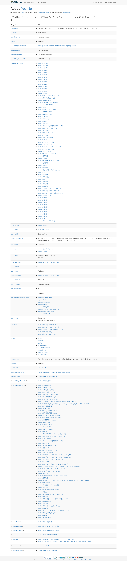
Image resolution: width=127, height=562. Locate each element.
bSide (14, 33)
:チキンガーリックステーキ (48, 142)
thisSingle (16, 288)
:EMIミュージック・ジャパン (48, 96)
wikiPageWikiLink (17, 63)
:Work (40, 343)
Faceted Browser (97, 2)
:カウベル (43, 135)
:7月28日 (43, 214)
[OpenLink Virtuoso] (48, 557)
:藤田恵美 (43, 496)
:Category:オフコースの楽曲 (48, 191)
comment (15, 359)
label (14, 256)
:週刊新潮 (43, 181)
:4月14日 (43, 200)
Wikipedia (51, 559)
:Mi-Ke (42, 107)
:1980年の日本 (44, 385)
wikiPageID (15, 50)
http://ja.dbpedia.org (44, 12)
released (15, 284)
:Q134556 (42, 350)
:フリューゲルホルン (46, 149)
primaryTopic (17, 550)
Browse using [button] (30, 2)
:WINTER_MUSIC (45, 429)
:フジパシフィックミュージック (49, 147)
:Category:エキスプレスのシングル (50, 188)
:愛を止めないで (45, 482)
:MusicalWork (42, 345)
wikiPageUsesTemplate (20, 297)
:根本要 (42, 165)
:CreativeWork (44, 348)
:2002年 (42, 84)
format (15, 244)
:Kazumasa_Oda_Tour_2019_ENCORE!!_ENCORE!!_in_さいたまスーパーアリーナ (64, 404)
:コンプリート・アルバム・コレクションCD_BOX (54, 455)
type (13, 338)
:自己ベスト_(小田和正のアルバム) (50, 494)
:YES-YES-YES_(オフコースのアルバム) (52, 434)
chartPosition (17, 238)
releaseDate (15, 37)
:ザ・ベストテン (45, 462)
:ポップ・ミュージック (47, 154)
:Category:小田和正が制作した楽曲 (50, 193)
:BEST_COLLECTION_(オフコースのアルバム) (54, 510)
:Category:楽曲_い (45, 195)
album (15, 225)
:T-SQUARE (43, 116)
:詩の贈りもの (44, 501)
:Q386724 (42, 355)
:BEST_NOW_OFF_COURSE (49, 513)
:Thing (40, 338)
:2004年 (42, 86)
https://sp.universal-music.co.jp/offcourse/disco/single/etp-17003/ (57, 46)
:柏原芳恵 (43, 163)
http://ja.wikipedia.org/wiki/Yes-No (47, 376)
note (16, 535)
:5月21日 (43, 205)
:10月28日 (43, 65)
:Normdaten (44, 300)
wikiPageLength (16, 54)
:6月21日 (43, 212)
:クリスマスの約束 (45, 137)
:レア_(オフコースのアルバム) (49, 471)
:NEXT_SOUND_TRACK (47, 411)
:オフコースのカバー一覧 (47, 450)
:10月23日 (43, 63)
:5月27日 (43, 207)
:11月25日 (43, 68)
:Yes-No (42, 368)
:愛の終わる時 (44, 381)
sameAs (14, 368)
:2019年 (42, 198)
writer (14, 318)
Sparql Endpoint (111, 2)
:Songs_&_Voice (45, 114)
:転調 (41, 179)
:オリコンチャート (45, 133)
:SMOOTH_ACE (45, 112)
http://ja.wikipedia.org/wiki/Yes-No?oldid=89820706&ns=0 (54, 372)
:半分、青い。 (44, 473)
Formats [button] (42, 2)
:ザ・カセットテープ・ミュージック (51, 459)
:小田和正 (43, 156)
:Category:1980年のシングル (48, 221)
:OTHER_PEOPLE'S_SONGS (49, 415)
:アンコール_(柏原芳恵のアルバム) (50, 126)
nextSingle (16, 275)
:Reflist (42, 304)
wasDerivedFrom (17, 372)
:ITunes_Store (44, 100)
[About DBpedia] (16, 2)
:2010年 (42, 93)
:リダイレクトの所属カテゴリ (49, 309)
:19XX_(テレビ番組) (46, 390)
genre (15, 249)
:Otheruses (44, 302)
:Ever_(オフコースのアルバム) (49, 394)
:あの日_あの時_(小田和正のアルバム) (51, 436)
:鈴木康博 (43, 184)
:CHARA (42, 218)
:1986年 (42, 72)
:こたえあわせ (44, 438)
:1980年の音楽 (44, 387)
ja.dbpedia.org (67, 12)
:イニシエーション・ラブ (47, 128)
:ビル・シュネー (45, 144)
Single (23, 12)
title (13, 41)
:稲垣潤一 (43, 174)
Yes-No (26, 8)
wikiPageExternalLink (18, 46)
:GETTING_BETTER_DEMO (48, 397)
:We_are (42, 121)
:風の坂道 (43, 186)
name (14, 271)
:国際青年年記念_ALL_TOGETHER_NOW (52, 476)
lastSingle (16, 262)
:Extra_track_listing (46, 311)
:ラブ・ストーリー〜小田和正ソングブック (52, 469)
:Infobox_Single (45, 297)
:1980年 (42, 70)
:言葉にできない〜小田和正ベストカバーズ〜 (53, 499)
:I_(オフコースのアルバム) (48, 399)
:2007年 (42, 89)
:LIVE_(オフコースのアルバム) (49, 102)
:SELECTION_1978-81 (47, 109)
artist (14, 230)
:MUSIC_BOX (44, 408)
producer (15, 280)
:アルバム (43, 123)
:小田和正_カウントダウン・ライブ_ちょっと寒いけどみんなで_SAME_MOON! (63, 480)
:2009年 (42, 91)
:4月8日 (42, 202)
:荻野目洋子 (43, 177)
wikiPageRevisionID (18, 59)
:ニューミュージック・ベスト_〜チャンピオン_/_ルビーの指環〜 (59, 466)
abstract (14, 28)
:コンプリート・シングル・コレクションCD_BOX (54, 457)
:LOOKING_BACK (45, 105)
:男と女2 (42, 172)
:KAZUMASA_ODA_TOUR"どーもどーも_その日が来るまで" (58, 401)
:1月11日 (43, 77)
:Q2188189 (43, 352)
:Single (40, 341)
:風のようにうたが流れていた (49, 506)
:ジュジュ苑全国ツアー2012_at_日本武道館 (53, 464)
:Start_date (44, 307)
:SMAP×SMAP (44, 422)
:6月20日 (43, 209)
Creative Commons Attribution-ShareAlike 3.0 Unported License (79, 559)
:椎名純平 (43, 167)
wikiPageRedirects (19, 381)
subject (14, 325)
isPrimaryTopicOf (17, 376)
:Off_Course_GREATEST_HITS (49, 418)
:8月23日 (43, 216)
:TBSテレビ (43, 119)
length (15, 267)
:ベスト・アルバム (45, 151)
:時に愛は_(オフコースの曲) (48, 160)
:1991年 (42, 75)
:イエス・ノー (44, 443)
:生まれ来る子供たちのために (49, 170)
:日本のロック (44, 158)
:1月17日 (43, 79)
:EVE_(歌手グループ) (46, 98)
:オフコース (43, 130)
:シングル (43, 140)
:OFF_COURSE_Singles (47, 413)
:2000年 (42, 82)
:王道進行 (43, 487)
